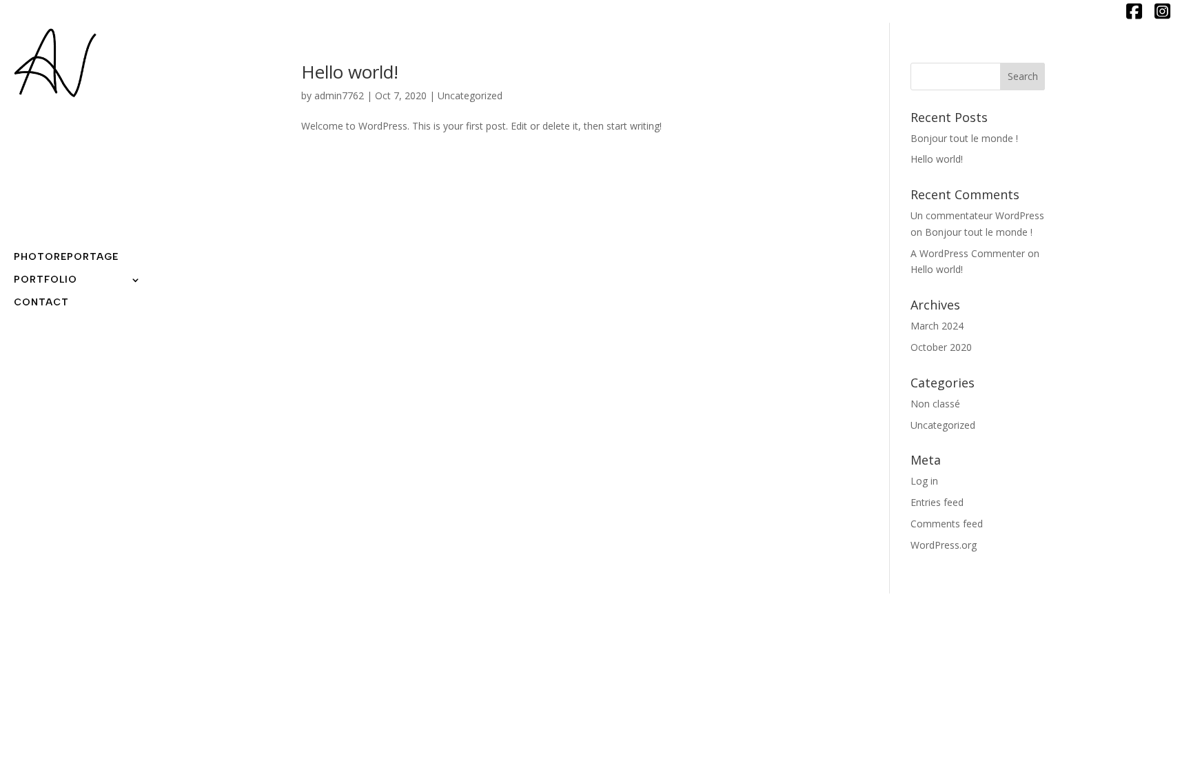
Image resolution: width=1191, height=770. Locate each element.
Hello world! (349, 71)
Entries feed (937, 502)
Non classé (935, 403)
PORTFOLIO (45, 280)
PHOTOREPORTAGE (66, 257)
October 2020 (941, 347)
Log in (924, 480)
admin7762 (339, 95)
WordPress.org (943, 544)
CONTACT (41, 303)
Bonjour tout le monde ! (964, 138)
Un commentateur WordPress (977, 215)
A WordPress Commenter (967, 253)
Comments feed (946, 523)
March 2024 (937, 325)
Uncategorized (470, 95)
